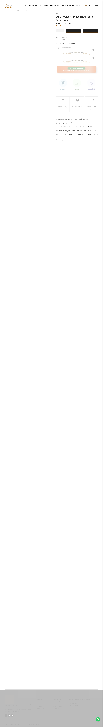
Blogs (38, 715)
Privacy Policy (56, 708)
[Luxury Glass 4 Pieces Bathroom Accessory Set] (27, 371)
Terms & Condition (57, 706)
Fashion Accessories (41, 704)
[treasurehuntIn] (9, 5)
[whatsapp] (98, 719)
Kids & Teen (39, 706)
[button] (83, 5)
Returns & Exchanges (58, 701)
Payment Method (57, 699)
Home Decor (40, 699)
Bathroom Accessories (42, 710)
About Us (39, 713)
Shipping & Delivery (57, 704)
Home (6, 10)
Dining (38, 701)
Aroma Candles (40, 708)
